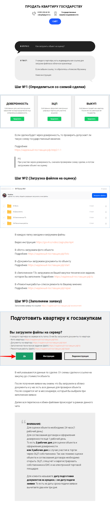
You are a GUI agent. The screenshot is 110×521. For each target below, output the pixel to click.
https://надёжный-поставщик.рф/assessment (61, 306)
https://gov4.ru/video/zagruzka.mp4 (54, 242)
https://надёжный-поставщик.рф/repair (49, 288)
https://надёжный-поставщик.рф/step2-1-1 (38, 150)
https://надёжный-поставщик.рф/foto (48, 253)
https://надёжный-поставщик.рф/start (49, 265)
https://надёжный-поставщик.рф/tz (73, 276)
